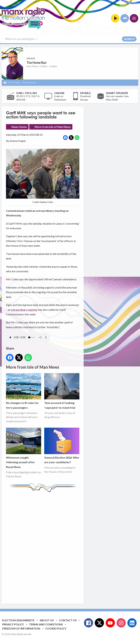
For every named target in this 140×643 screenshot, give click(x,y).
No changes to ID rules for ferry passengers (22, 405)
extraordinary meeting (24, 309)
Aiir (29, 634)
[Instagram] (121, 622)
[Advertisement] (70, 545)
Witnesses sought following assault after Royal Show (20, 462)
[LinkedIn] (132, 622)
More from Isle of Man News (53, 126)
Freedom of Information (21, 628)
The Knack (14, 82)
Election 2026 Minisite (18, 620)
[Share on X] (71, 137)
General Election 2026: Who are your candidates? (61, 460)
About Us (47, 620)
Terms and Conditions (46, 624)
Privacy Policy (13, 624)
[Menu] (134, 18)
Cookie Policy (55, 628)
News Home (19, 126)
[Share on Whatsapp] (77, 137)
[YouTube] (110, 622)
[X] (99, 622)
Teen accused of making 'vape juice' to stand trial (59, 405)
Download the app (85, 98)
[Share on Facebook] (65, 137)
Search (129, 39)
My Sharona (29, 82)
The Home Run (36, 62)
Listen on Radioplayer (60, 98)
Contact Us (68, 620)
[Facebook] (88, 622)
